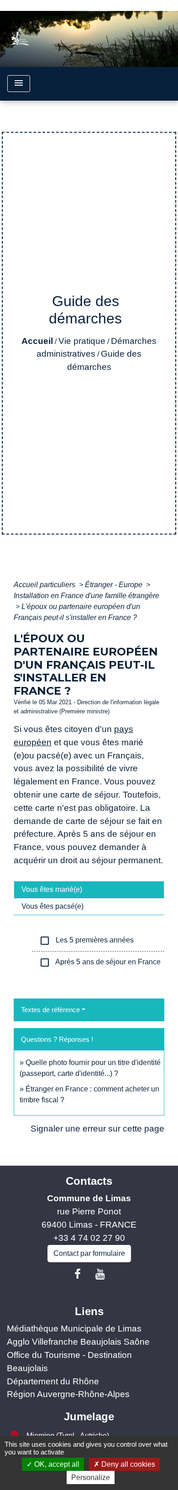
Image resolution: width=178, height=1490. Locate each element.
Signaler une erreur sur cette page (97, 1128)
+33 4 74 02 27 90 (89, 1238)
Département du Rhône (53, 1381)
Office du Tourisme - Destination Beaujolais (69, 1361)
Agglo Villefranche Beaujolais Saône (78, 1342)
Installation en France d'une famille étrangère (86, 595)
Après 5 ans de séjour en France (100, 962)
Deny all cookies (127, 1464)
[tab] (89, 889)
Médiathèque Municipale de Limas (74, 1328)
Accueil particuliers (45, 585)
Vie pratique (81, 341)
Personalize (90, 1477)
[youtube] (100, 1274)
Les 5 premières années (86, 940)
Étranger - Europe (114, 585)
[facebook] (77, 1274)
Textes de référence (50, 1010)
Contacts (89, 1181)
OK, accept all (55, 1464)
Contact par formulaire (89, 1253)
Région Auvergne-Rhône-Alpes (68, 1394)
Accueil (37, 341)
